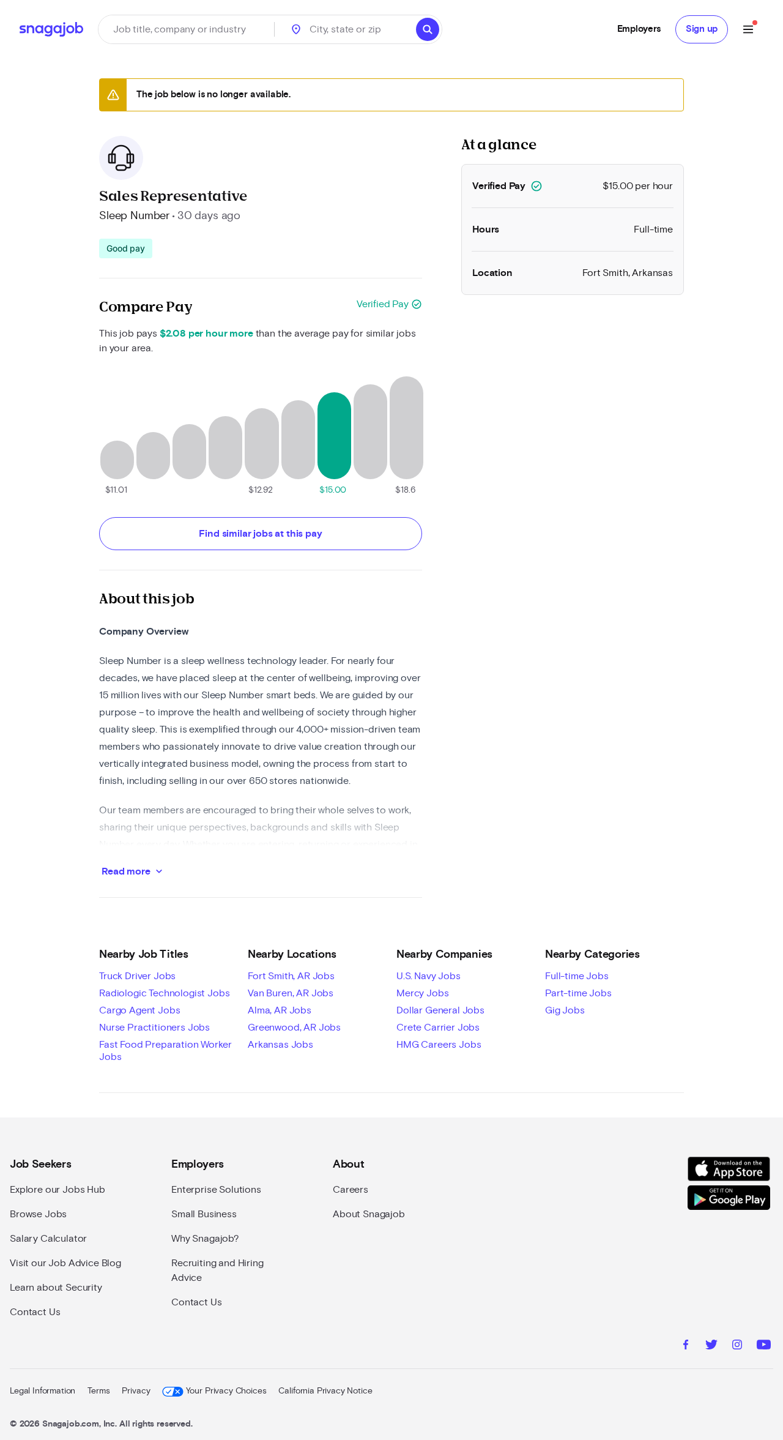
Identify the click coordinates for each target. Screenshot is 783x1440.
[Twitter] (711, 1346)
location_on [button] (296, 29)
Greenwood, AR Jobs (294, 1027)
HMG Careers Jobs (438, 1045)
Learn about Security (56, 1288)
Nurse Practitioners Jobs (154, 1027)
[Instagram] (737, 1346)
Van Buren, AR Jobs (290, 993)
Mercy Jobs (422, 993)
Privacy (136, 1391)
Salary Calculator (48, 1239)
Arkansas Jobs (280, 1045)
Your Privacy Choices (226, 1391)
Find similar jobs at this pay (260, 534)
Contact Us (35, 1312)
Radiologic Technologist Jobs (164, 993)
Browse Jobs (38, 1214)
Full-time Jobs (577, 976)
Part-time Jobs (578, 993)
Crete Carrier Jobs (438, 1027)
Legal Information (42, 1391)
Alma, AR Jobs (279, 1010)
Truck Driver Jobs (137, 976)
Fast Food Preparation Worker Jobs (165, 1051)
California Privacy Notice (325, 1391)
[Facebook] (686, 1346)
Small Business (204, 1214)
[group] (125, 248)
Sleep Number (134, 216)
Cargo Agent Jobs (139, 1010)
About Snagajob (369, 1214)
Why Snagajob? (205, 1239)
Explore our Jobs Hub (57, 1190)
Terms (98, 1391)
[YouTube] (764, 1346)
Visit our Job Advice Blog (65, 1263)
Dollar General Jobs (440, 1010)
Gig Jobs (565, 1010)
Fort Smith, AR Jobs (291, 976)
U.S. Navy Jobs (428, 976)
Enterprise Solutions (216, 1190)
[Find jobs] (427, 29)
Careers (350, 1190)
